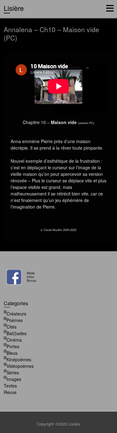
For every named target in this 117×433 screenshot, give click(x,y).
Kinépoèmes (19, 359)
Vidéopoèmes (20, 366)
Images (14, 379)
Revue (10, 392)
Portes (13, 346)
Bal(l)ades (17, 333)
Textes (10, 385)
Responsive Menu (109, 8)
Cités (12, 327)
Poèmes (15, 320)
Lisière (14, 8)
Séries (13, 372)
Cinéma (14, 340)
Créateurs (16, 313)
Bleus (12, 353)
